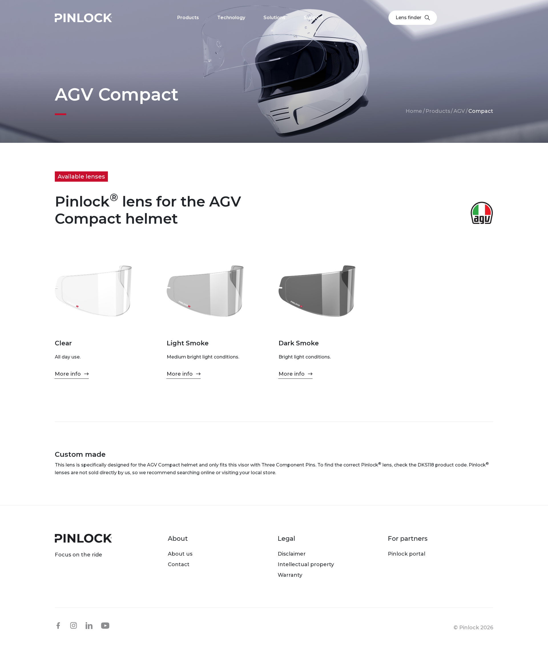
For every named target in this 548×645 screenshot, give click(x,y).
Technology (231, 17)
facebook (58, 625)
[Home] (83, 17)
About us (180, 554)
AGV (459, 111)
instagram (73, 625)
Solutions (274, 17)
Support (313, 17)
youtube (105, 625)
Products (438, 111)
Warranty (290, 575)
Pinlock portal (406, 554)
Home (414, 111)
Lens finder (408, 17)
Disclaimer (292, 554)
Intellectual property (306, 564)
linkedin (89, 625)
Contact (179, 564)
